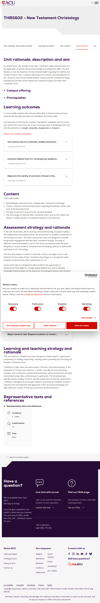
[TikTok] (86, 554)
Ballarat (39, 554)
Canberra (40, 567)
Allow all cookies (82, 325)
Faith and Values (10, 554)
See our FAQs (74, 507)
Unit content (65, 46)
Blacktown (40, 558)
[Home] (12, 6)
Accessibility (8, 585)
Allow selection (50, 325)
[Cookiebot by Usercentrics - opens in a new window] (86, 275)
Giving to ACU (9, 563)
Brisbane (39, 563)
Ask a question (43, 525)
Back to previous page (19, 457)
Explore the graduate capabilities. (18, 134)
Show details (86, 318)
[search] (92, 3)
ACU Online (52, 570)
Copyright (20, 585)
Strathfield (52, 566)
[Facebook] (69, 554)
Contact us (8, 567)
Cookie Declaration (33, 294)
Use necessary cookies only (18, 325)
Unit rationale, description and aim (18, 46)
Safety (49, 585)
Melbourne (40, 572)
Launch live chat (43, 507)
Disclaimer (31, 585)
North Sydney (51, 555)
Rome (50, 561)
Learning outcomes (46, 46)
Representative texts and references (24, 406)
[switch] (37, 309)
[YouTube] (82, 554)
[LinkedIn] (78, 554)
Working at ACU (10, 558)
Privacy (41, 585)
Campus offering (19, 90)
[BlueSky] (90, 554)
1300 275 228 (45, 528)
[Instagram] (73, 554)
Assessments (82, 46)
